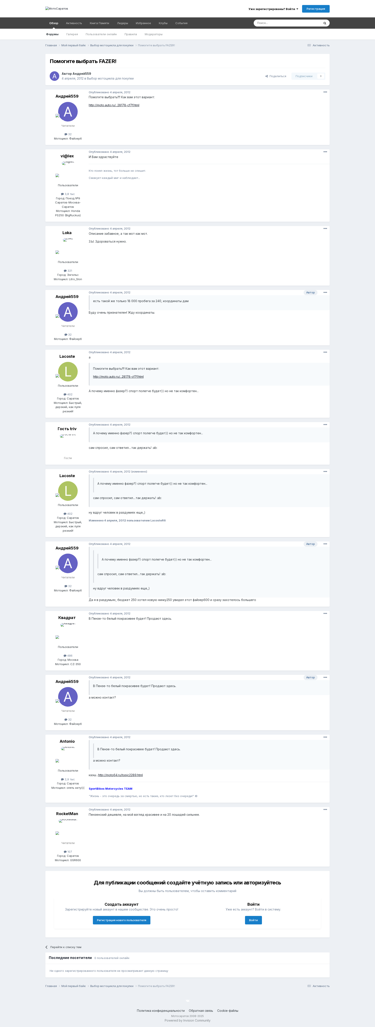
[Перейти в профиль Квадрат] (68, 633)
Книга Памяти (99, 23)
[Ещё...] (325, 92)
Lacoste (67, 356)
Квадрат (67, 617)
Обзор (53, 23)
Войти (253, 920)
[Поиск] (325, 23)
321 (69, 270)
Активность (74, 23)
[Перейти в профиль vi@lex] (68, 171)
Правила (131, 34)
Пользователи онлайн (101, 34)
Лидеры (122, 23)
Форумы (52, 34)
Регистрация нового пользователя (121, 920)
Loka (67, 232)
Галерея (72, 34)
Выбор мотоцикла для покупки (110, 78)
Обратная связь (201, 1010)
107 (69, 851)
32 (69, 134)
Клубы (163, 23)
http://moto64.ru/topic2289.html (120, 775)
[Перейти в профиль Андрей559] (54, 76)
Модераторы (154, 34)
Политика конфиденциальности (161, 1010)
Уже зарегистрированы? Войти (272, 9)
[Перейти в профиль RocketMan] (68, 829)
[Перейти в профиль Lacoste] (68, 371)
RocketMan (67, 813)
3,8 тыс (69, 194)
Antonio (67, 741)
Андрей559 (81, 73)
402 (69, 394)
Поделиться (277, 76)
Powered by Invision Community (188, 1020)
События (181, 23)
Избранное (143, 23)
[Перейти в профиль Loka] (68, 248)
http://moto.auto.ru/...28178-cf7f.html (114, 105)
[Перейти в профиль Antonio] (68, 756)
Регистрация (316, 8)
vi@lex (67, 156)
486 (69, 655)
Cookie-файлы (227, 1010)
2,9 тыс (69, 779)
